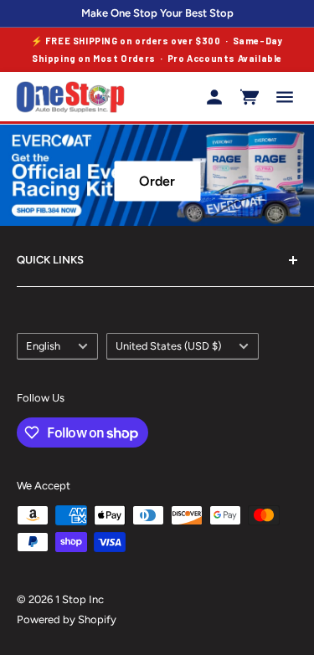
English (43, 346)
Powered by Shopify (66, 619)
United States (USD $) (168, 346)
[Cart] (249, 97)
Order (157, 181)
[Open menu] (285, 97)
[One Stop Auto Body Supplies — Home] (70, 97)
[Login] (214, 97)
